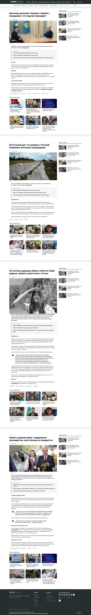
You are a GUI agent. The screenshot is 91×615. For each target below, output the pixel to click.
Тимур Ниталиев (15, 19)
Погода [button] (75, 5)
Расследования (42, 2)
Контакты (48, 599)
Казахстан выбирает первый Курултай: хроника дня (25, 55)
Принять (79, 612)
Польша (26, 219)
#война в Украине (53, 5)
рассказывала (14, 529)
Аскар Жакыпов (15, 150)
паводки (29, 93)
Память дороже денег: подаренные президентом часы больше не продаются (74, 30)
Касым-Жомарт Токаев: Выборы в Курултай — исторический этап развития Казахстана (34, 488)
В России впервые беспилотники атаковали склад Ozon (26, 190)
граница (16, 219)
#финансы (24, 5)
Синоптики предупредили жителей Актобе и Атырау (25, 53)
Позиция (58, 2)
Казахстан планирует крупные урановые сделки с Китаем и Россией (29, 192)
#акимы (36, 5)
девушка (35, 386)
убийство (12, 386)
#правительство (17, 5)
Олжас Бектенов (44, 93)
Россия (11, 219)
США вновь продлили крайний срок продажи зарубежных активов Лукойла (31, 195)
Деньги (48, 2)
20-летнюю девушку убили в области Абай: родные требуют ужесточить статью (73, 22)
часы (35, 548)
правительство (36, 93)
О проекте (48, 594)
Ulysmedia (13, 276)
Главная (10, 10)
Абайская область (19, 386)
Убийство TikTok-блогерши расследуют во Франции (25, 327)
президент (23, 548)
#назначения (30, 5)
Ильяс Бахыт (14, 443)
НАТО (21, 219)
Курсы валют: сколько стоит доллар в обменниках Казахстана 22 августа (74, 37)
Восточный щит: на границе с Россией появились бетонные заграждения (73, 15)
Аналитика (53, 2)
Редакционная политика (51, 600)
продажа (30, 548)
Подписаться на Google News (66, 597)
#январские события (43, 5)
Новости (29, 2)
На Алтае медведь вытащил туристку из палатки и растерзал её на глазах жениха (32, 325)
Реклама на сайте (49, 597)
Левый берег (35, 2)
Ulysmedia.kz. (25, 47)
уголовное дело (28, 386)
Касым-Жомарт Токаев (14, 93)
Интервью (68, 2)
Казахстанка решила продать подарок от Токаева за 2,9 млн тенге (29, 490)
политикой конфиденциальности (41, 613)
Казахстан (23, 93)
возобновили (14, 383)
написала (45, 514)
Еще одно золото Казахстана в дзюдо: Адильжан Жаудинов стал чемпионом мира (33, 57)
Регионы (63, 2)
